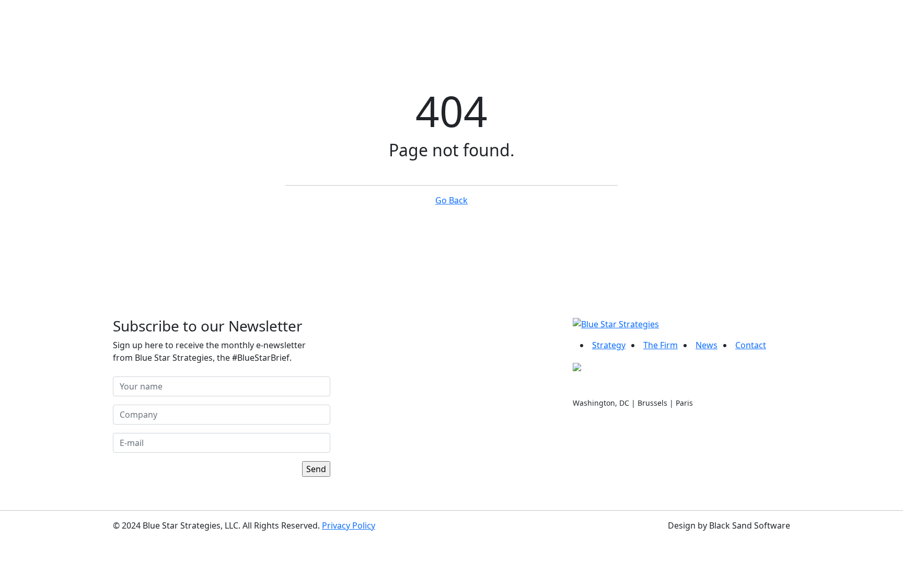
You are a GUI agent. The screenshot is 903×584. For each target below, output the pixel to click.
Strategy (609, 345)
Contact (755, 27)
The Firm (660, 345)
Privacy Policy (348, 525)
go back (451, 200)
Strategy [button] (554, 27)
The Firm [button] (628, 27)
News (696, 27)
